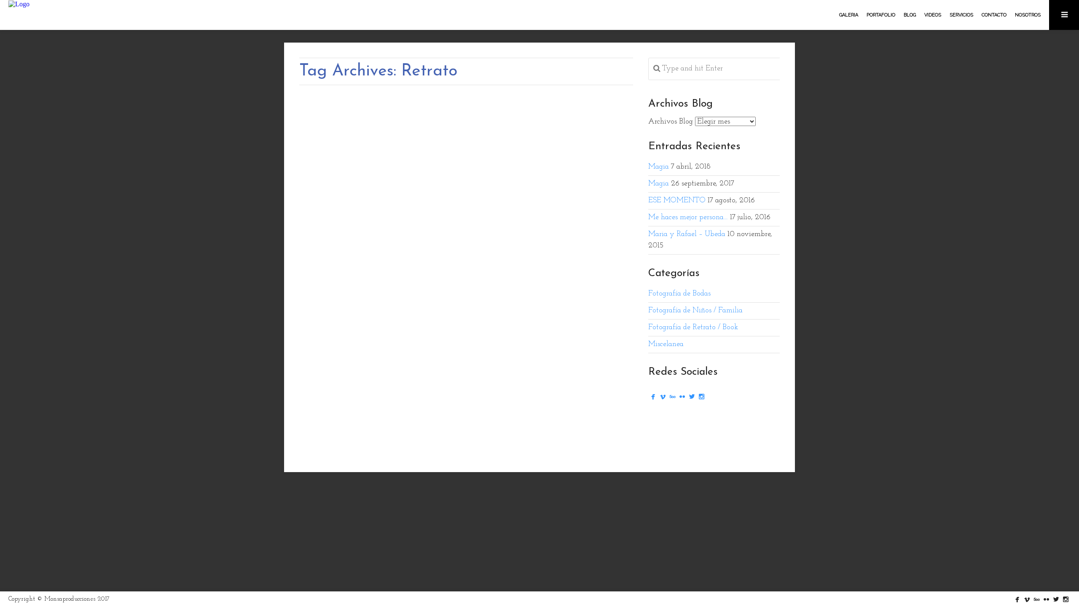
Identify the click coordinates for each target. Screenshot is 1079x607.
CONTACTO (994, 15)
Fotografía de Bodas (679, 294)
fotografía (352, 418)
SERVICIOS (961, 15)
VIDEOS (932, 15)
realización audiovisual (467, 418)
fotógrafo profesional (423, 418)
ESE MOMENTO (677, 200)
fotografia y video (407, 397)
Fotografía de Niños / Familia (695, 310)
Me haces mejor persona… (688, 217)
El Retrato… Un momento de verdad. (421, 335)
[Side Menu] (1064, 15)
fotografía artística (382, 418)
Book (336, 418)
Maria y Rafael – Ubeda (686, 234)
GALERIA (848, 15)
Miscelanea (666, 344)
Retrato (499, 418)
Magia (658, 167)
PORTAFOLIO (881, 15)
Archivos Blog (670, 122)
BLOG (910, 15)
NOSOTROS (1028, 15)
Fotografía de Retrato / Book (510, 397)
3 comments (454, 397)
